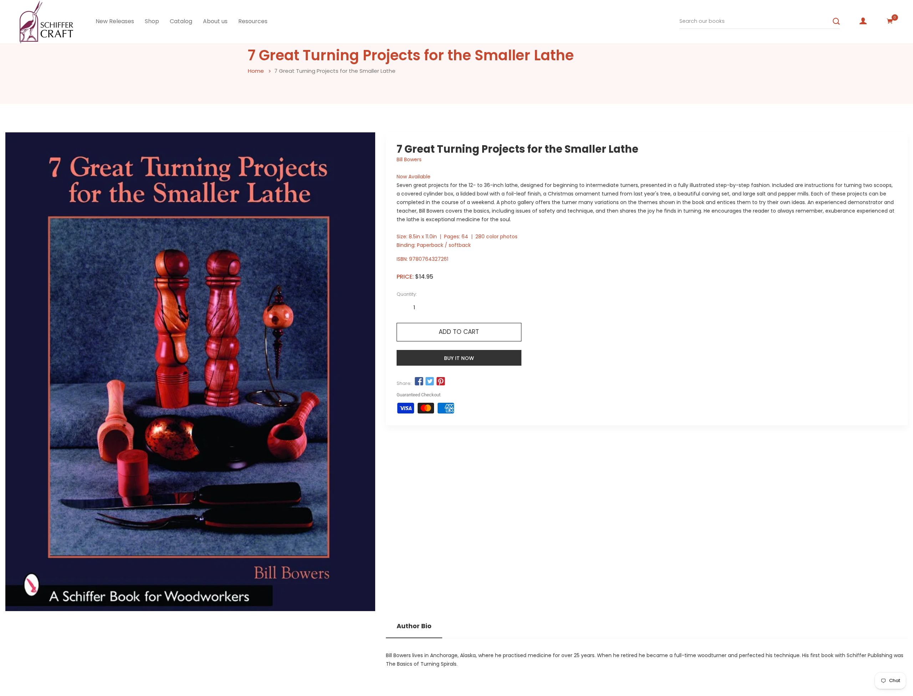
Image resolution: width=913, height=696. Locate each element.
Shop (152, 21)
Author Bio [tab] (414, 626)
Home (256, 71)
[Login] (863, 21)
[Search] (836, 21)
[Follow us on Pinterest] (440, 381)
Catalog (181, 21)
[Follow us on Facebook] (419, 381)
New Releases (115, 21)
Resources (252, 21)
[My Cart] (889, 21)
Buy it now (459, 358)
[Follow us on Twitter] (429, 381)
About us (215, 21)
